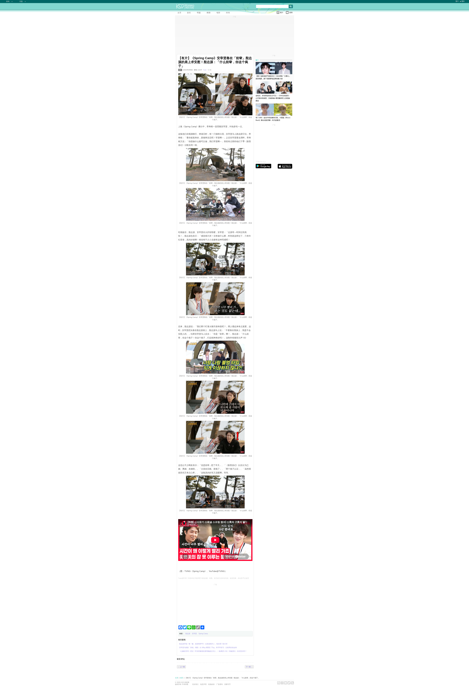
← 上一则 (181, 667)
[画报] (229, 13)
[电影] (219, 13)
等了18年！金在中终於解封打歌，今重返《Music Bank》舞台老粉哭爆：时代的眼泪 (273, 119)
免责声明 (203, 684)
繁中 (457, 1)
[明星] (199, 13)
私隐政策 (211, 684)
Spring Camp (203, 633)
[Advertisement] (215, 603)
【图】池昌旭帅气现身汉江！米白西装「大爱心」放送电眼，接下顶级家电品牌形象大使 (273, 77)
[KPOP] (190, 13)
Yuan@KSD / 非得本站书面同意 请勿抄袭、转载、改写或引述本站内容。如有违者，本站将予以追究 (213, 578)
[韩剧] (209, 13)
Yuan (205, 70)
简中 (463, 1)
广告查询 (219, 684)
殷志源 (187, 633)
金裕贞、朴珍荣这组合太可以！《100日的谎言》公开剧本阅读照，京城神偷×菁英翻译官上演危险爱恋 (273, 98)
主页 (176, 678)
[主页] (180, 13)
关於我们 (195, 684)
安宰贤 (194, 633)
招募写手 (227, 684)
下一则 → (249, 667)
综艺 (180, 70)
